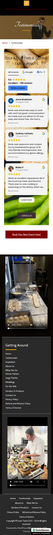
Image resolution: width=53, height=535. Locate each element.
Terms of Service (13, 407)
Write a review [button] (18, 88)
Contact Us (10, 395)
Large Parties (11, 378)
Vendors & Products (14, 391)
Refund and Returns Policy (17, 403)
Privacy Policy (11, 399)
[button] (27, 72)
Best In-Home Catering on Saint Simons (26, 9)
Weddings (10, 382)
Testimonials (11, 358)
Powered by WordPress (16, 528)
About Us (9, 366)
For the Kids (10, 386)
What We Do (11, 370)
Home (8, 353)
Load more (26, 199)
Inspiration (10, 362)
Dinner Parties (12, 374)
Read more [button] (13, 123)
